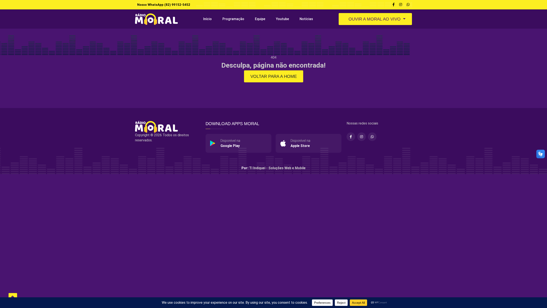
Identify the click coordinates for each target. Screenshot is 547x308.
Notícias (306, 19)
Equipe (260, 19)
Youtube (282, 19)
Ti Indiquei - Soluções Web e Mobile (277, 168)
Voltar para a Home (273, 76)
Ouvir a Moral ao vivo (374, 19)
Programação (233, 19)
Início (207, 19)
